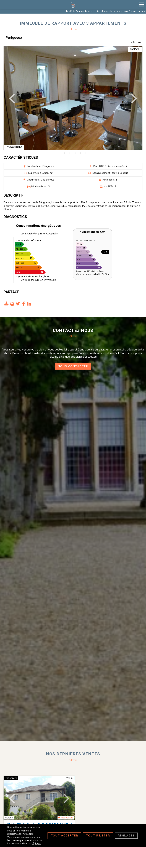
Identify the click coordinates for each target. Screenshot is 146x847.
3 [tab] (75, 153)
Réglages (126, 835)
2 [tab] (70, 153)
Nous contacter (73, 366)
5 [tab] (86, 153)
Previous (12, 98)
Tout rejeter (98, 835)
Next (133, 98)
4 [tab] (80, 153)
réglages (36, 843)
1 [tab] (64, 153)
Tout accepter (64, 835)
